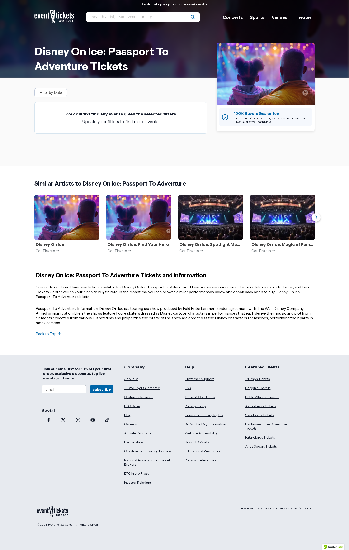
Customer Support (199, 379)
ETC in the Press (136, 473)
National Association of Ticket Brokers (147, 462)
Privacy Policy (195, 406)
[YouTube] (92, 420)
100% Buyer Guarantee (142, 388)
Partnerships (133, 442)
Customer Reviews (138, 397)
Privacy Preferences (200, 460)
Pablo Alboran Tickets (262, 397)
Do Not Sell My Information (205, 424)
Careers (130, 424)
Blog (127, 415)
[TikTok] (107, 420)
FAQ (188, 388)
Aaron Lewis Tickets (260, 406)
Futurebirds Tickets (260, 437)
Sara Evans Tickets (259, 415)
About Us (131, 379)
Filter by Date (50, 93)
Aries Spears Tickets (261, 446)
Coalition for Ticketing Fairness (147, 451)
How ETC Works (197, 442)
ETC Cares (132, 406)
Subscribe (101, 389)
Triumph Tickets (257, 379)
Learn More (263, 122)
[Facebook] (49, 420)
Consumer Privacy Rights (204, 415)
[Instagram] (78, 420)
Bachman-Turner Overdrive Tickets (266, 426)
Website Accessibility (201, 433)
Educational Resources (202, 451)
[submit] (193, 17)
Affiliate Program (137, 433)
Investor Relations (137, 482)
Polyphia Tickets (257, 388)
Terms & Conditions (200, 397)
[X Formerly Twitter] (63, 420)
